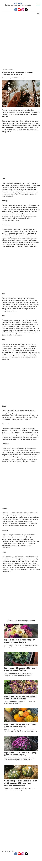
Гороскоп (25, 78)
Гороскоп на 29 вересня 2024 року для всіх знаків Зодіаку (20, 697)
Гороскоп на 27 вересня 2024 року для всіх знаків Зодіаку (20, 753)
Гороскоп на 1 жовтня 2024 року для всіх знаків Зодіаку (19, 641)
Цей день (18, 3)
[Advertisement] (21, 42)
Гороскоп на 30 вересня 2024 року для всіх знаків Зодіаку (20, 669)
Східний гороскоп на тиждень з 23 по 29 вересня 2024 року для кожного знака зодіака (20, 783)
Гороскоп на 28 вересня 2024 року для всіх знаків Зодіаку (20, 725)
